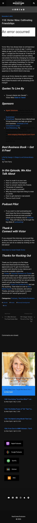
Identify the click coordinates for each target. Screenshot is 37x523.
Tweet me (14, 284)
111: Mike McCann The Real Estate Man (11, 318)
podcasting (19, 222)
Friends (12, 302)
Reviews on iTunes (24, 273)
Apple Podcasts (16, 443)
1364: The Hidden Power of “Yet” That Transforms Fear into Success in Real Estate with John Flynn (18, 409)
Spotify (14, 460)
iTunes (6, 273)
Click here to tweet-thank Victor (13, 250)
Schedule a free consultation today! (17, 124)
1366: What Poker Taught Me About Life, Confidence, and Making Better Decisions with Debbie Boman (18, 389)
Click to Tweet (20, 98)
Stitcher (14, 273)
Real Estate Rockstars (26, 298)
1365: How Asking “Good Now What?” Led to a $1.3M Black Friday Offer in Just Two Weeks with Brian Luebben (18, 399)
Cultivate (5, 302)
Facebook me (23, 284)
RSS (14, 478)
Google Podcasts (16, 452)
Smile (5, 305)
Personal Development (23, 302)
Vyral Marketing (11, 128)
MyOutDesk (10, 119)
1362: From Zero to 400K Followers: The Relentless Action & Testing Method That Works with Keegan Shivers (18, 428)
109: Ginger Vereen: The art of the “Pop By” (26, 319)
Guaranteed (10, 117)
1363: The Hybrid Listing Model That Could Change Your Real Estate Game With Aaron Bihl (18, 419)
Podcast (14, 298)
